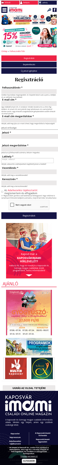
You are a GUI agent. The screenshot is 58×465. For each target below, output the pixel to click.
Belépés (26, 2)
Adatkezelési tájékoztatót (22, 190)
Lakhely (45, 2)
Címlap (4, 51)
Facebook (55, 10)
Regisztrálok (29, 58)
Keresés (49, 10)
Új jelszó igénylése (29, 71)
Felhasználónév (12, 87)
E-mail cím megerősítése (18, 116)
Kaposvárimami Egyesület (43, 440)
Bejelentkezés (29, 64)
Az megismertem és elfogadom (20, 192)
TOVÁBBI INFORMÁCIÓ (29, 456)
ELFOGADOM (29, 461)
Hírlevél (7, 2)
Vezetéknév (10, 168)
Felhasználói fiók (17, 51)
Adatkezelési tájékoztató (15, 442)
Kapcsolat (15, 433)
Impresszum (15, 437)
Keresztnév (10, 179)
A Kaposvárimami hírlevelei (42, 434)
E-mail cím (9, 99)
